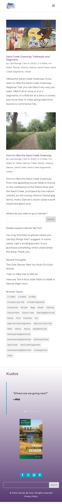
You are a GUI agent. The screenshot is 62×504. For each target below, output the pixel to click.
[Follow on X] (28, 475)
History (24, 67)
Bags (33, 307)
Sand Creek (43, 67)
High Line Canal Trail (42, 323)
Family (16, 67)
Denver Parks (13, 313)
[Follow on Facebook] (22, 475)
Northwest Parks (41, 339)
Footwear (27, 318)
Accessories (12, 307)
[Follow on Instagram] (34, 475)
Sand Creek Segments (39, 167)
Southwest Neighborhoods (19, 350)
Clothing (50, 307)
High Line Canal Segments (19, 323)
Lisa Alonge (15, 63)
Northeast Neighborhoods (18, 334)
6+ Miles (17, 163)
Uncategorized (40, 350)
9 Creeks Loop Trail (15, 302)
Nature (32, 67)
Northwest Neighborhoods (19, 339)
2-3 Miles (42, 63)
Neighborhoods (40, 329)
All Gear (24, 307)
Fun (36, 318)
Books (40, 307)
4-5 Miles (22, 297)
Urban (28, 71)
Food (18, 318)
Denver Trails (30, 163)
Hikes (9, 329)
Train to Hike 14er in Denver (22, 274)
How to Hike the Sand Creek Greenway (28, 155)
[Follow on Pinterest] (39, 475)
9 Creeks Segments (35, 302)
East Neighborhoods (46, 313)
